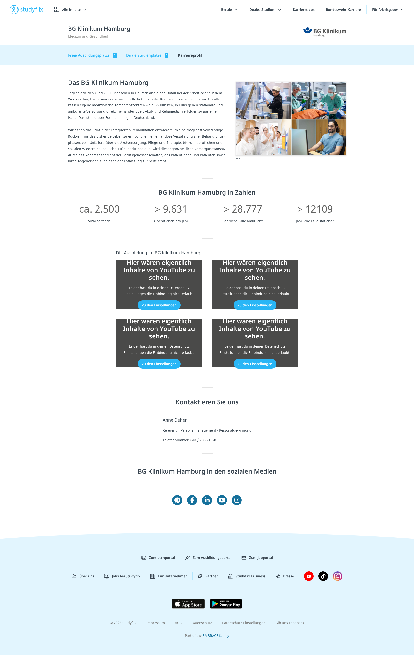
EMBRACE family (216, 635)
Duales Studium (262, 9)
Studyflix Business (250, 576)
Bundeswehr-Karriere (343, 9)
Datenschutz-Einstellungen (243, 622)
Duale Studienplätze (146, 55)
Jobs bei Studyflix (126, 576)
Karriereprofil (190, 55)
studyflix (31, 9)
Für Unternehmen (173, 576)
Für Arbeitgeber (385, 9)
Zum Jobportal (261, 557)
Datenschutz (202, 622)
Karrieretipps (304, 9)
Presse (288, 576)
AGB (178, 622)
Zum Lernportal (162, 557)
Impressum (155, 622)
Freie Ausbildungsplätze (92, 55)
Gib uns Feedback (290, 622)
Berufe (227, 9)
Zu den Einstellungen (159, 305)
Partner (211, 576)
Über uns (86, 576)
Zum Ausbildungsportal (212, 557)
